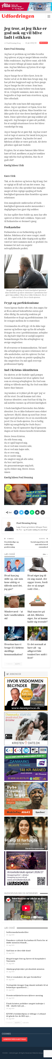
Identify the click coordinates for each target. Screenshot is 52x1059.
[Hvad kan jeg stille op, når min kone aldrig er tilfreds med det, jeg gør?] (14, 565)
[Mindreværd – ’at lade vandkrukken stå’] (14, 601)
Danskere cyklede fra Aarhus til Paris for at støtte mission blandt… (26, 941)
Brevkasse (43, 43)
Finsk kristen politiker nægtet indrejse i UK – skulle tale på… (25, 1004)
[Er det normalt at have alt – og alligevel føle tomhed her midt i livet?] (37, 633)
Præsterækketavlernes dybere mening (24, 995)
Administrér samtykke (14, 1039)
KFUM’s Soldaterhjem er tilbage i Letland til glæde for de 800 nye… (26, 1015)
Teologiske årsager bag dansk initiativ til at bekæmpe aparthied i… (27, 986)
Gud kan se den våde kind (18, 950)
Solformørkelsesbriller (17, 932)
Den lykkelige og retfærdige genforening (11, 544)
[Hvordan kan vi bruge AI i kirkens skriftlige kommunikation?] (14, 633)
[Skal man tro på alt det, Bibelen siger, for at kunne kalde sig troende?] (37, 601)
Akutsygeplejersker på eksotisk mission (25, 969)
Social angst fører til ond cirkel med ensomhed (39, 544)
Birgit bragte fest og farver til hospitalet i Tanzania (26, 959)
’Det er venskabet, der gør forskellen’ (23, 977)
